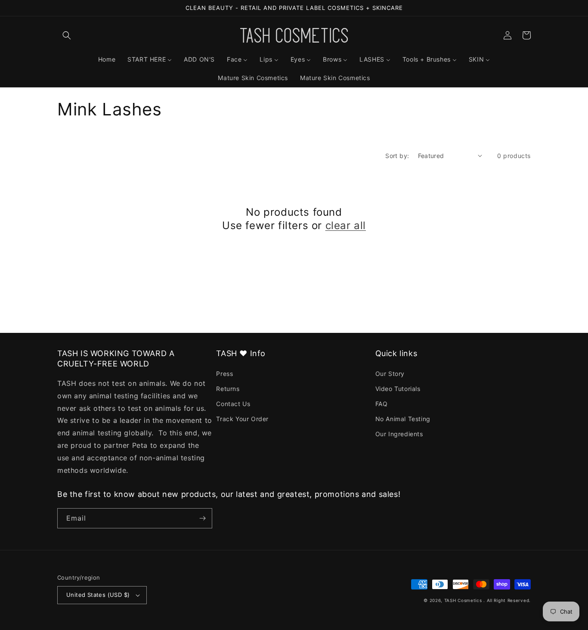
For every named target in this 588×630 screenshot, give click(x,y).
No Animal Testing (402, 418)
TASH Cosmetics (463, 600)
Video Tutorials (398, 388)
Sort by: (397, 155)
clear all (345, 225)
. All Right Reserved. (507, 600)
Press (224, 373)
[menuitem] (106, 59)
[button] (66, 35)
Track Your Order (242, 418)
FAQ (381, 403)
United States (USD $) (98, 594)
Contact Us (233, 403)
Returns (227, 388)
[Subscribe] (202, 518)
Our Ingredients (399, 434)
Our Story (390, 373)
